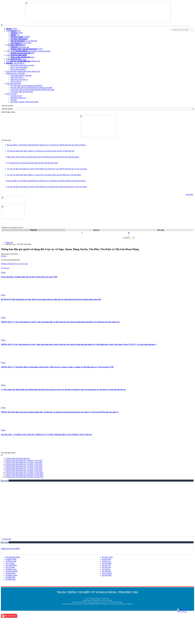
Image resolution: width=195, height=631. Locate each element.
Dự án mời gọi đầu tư (18, 69)
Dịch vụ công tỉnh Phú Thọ (20, 61)
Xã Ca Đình (10, 563)
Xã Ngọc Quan (107, 557)
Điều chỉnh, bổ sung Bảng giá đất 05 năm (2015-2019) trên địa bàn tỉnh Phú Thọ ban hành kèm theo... (43, 157)
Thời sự (13, 31)
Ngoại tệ (96, 230)
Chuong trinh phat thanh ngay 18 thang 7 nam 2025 (23, 471)
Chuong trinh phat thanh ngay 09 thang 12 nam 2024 (24, 475)
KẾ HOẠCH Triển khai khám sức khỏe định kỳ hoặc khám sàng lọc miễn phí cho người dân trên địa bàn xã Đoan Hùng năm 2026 (51, 299)
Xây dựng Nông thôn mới (19, 47)
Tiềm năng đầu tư (16, 77)
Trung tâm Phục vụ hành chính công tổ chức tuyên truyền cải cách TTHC (29, 277)
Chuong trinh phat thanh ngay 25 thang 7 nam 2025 (23, 465)
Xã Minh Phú (10, 577)
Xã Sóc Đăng (106, 563)
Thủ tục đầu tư (15, 81)
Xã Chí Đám (10, 567)
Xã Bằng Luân (11, 561)
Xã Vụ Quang (107, 573)
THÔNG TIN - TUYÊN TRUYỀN (23, 49)
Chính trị (13, 33)
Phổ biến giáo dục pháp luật (20, 53)
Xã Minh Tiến (11, 579)
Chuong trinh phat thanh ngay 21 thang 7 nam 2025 (23, 469)
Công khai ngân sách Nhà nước (21, 92)
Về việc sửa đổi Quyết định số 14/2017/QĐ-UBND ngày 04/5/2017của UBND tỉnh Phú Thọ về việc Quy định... (47, 187)
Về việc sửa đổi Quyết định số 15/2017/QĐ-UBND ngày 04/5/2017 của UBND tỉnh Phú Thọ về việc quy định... (47, 169)
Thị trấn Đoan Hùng (13, 557)
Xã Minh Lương (11, 575)
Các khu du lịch (16, 96)
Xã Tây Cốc (106, 565)
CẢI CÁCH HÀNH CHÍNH (16, 55)
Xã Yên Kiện (106, 575)
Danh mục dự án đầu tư (18, 79)
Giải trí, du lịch (11, 94)
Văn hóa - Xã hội (16, 37)
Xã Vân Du (106, 569)
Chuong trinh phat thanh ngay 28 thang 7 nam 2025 (23, 460)
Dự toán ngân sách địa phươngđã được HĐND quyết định (31, 88)
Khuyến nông (15, 43)
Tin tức (8, 29)
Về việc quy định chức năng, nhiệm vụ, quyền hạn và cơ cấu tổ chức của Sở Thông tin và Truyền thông (44, 175)
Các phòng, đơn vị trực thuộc (21, 43)
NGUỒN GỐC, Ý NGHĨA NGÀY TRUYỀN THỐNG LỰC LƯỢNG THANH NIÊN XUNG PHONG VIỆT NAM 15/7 (46, 435)
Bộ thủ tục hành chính (18, 59)
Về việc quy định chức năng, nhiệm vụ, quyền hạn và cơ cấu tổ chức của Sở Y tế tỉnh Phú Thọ (40, 151)
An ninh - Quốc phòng (18, 39)
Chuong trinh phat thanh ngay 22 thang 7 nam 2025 (23, 467)
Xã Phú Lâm (106, 559)
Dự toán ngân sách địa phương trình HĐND (26, 86)
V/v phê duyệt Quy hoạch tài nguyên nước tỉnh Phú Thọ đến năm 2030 (32, 163)
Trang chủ (9, 242)
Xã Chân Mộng (11, 565)
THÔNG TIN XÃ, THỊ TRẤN (10, 549)
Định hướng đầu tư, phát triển (21, 75)
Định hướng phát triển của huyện (22, 65)
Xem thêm (189, 194)
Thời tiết (33, 230)
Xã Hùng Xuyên (11, 571)
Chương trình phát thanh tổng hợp (17, 458)
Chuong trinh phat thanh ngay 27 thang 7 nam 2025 (23, 462)
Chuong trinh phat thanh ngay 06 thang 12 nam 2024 (24, 477)
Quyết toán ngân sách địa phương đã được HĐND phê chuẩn (32, 90)
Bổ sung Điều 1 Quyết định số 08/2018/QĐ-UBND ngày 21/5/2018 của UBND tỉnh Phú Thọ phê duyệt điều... (46, 145)
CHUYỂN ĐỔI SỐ (17, 41)
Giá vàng (160, 230)
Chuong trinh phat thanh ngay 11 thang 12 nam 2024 (24, 473)
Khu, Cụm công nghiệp (18, 67)
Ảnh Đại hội (6, 539)
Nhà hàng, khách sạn (18, 98)
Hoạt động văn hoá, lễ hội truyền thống (24, 102)
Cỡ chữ (3, 256)
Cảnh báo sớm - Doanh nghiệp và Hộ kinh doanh (32, 51)
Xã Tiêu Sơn (106, 567)
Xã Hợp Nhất (10, 573)
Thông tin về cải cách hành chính (22, 57)
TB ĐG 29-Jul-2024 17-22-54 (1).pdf (14, 264)
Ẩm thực (13, 100)
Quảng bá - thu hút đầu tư (15, 63)
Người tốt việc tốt (16, 45)
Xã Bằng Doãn (11, 559)
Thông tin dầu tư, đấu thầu (15, 73)
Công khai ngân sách (13, 83)
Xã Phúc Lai (106, 561)
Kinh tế (13, 35)
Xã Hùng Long (11, 569)
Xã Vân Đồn (106, 571)
